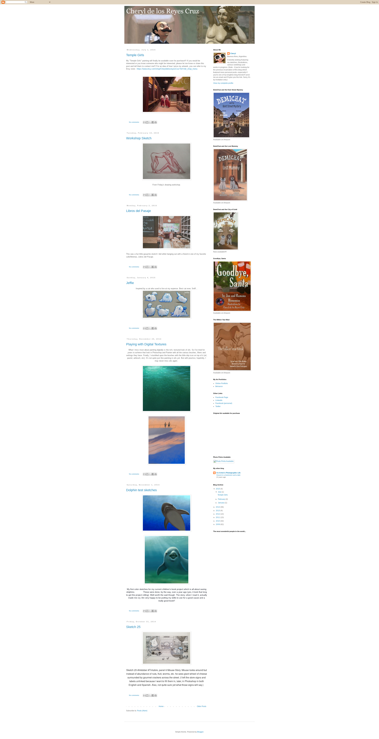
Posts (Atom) (142, 711)
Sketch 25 (133, 627)
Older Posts (201, 706)
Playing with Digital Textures (146, 344)
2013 (218, 511)
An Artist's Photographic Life (228, 473)
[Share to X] (149, 122)
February (222, 499)
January (221, 503)
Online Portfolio (221, 383)
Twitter (218, 406)
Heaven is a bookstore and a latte (228, 475)
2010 (218, 521)
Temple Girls (135, 55)
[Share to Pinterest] (155, 122)
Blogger (200, 732)
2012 (218, 514)
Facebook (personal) (223, 403)
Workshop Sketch (138, 138)
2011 (218, 517)
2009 (218, 524)
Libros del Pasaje (138, 211)
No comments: (134, 122)
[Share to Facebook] (152, 122)
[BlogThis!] (147, 122)
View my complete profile (223, 83)
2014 (218, 507)
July (220, 492)
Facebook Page (221, 397)
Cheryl (233, 53)
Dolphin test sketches (141, 490)
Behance (219, 386)
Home (161, 706)
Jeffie (130, 283)
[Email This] (144, 122)
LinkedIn (218, 400)
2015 (218, 489)
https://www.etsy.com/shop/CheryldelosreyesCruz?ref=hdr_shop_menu (167, 69)
